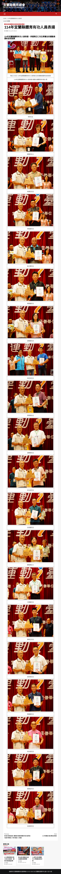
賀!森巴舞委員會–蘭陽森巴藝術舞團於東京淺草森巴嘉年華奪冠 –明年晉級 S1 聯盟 (17, 835)
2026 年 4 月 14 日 (22, 862)
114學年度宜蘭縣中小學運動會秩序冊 (37, 859)
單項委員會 (7, 853)
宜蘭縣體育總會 (14, 5)
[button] (4, 14)
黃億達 (7, 30)
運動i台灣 (22, 24)
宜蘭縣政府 (35, 851)
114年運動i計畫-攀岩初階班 (49, 835)
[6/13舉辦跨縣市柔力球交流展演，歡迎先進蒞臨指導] (9, 851)
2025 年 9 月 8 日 (13, 30)
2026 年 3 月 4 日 (36, 864)
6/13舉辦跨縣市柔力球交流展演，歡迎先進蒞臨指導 (9, 859)
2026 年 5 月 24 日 (9, 864)
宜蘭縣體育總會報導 (15, 24)
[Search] (56, 13)
